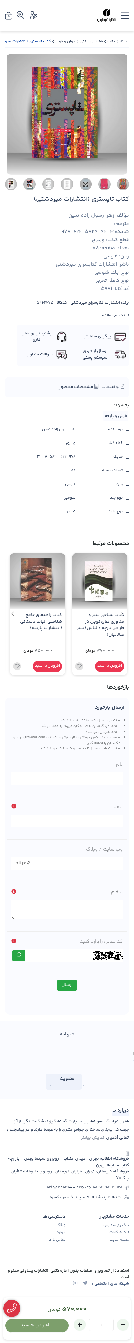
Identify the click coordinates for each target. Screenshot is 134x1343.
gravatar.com (34, 737)
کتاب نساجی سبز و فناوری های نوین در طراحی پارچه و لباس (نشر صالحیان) (100, 625)
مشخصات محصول (75, 387)
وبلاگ (60, 1225)
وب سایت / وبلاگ (104, 849)
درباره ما (58, 1233)
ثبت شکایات (119, 1233)
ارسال (67, 985)
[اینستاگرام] (75, 1284)
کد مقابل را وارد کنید (101, 941)
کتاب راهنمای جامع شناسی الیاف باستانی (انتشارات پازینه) (41, 622)
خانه (123, 41)
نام (119, 764)
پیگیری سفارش (116, 1225)
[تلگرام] (84, 1284)
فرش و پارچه (65, 41)
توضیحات (111, 387)
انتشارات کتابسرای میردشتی (95, 303)
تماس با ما (56, 1240)
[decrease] (123, 1325)
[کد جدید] (18, 955)
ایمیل (117, 807)
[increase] (80, 1325)
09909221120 (111, 1188)
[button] (12, 614)
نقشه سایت (119, 1240)
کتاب (111, 41)
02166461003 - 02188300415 (73, 1188)
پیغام (117, 892)
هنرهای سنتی (91, 41)
